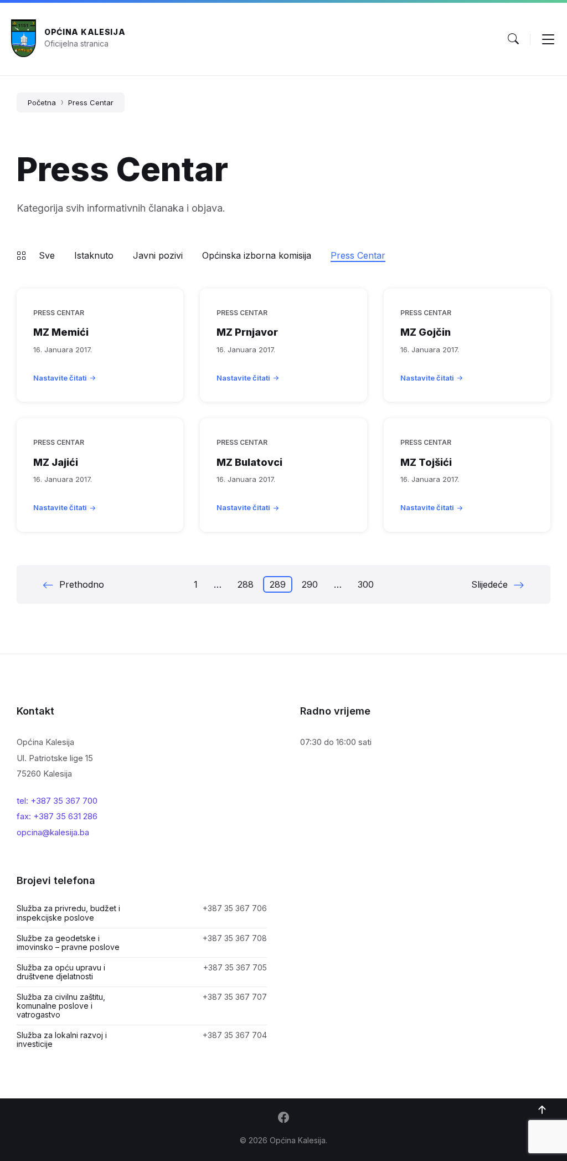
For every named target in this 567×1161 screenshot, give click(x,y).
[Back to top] (542, 1110)
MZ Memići (61, 332)
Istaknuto (94, 255)
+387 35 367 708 (235, 938)
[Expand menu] (548, 39)
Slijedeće (489, 584)
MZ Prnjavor (247, 332)
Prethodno (81, 584)
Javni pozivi (158, 255)
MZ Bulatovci (249, 462)
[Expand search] (513, 39)
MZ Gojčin (425, 332)
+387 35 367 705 (235, 967)
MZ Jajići (55, 462)
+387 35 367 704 (235, 1035)
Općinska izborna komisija (256, 255)
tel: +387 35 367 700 (57, 800)
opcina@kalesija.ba (53, 832)
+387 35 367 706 (235, 908)
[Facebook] (283, 1118)
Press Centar (91, 102)
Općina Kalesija (85, 32)
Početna (42, 102)
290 (310, 584)
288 (246, 584)
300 (366, 584)
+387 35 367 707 (235, 996)
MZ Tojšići (426, 462)
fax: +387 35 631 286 (57, 816)
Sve (47, 255)
